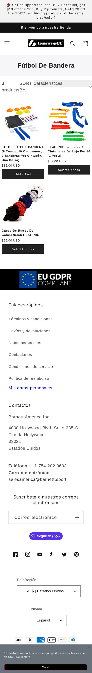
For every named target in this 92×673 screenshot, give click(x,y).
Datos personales (25, 343)
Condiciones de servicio (31, 367)
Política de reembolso (29, 378)
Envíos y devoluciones (29, 331)
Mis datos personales (30, 388)
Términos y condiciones (31, 319)
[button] (7, 44)
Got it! (46, 667)
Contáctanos (20, 354)
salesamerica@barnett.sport (38, 479)
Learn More (23, 656)
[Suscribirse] (77, 517)
